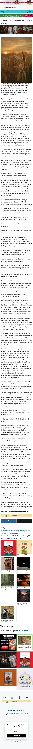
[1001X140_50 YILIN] (16, 4)
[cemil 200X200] (24, 650)
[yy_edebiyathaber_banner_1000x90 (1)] (16, 517)
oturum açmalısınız (21, 631)
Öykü (5, 528)
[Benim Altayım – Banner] (8, 685)
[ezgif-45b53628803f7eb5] (16, 13)
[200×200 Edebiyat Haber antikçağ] (8, 668)
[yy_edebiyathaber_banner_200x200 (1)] (24, 555)
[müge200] (8, 650)
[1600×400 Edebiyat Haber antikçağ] (16, 33)
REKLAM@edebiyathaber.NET (16, 710)
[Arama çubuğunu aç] (22, 7)
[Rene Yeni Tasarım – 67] (24, 689)
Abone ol (16, 736)
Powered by (12, 741)
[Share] (8, 521)
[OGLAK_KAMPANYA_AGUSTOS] (8, 555)
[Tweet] (24, 521)
